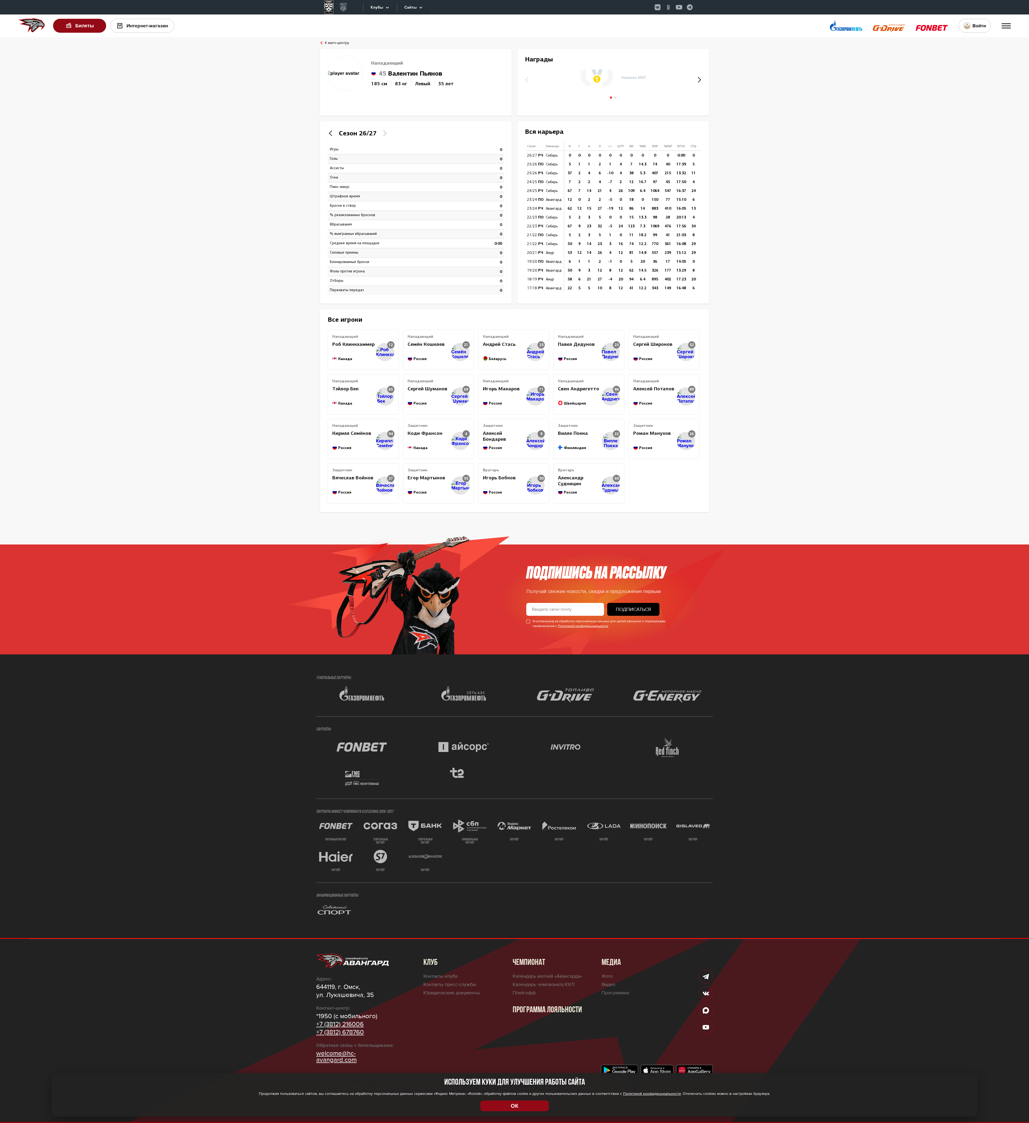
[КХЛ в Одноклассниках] (668, 7)
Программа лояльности (547, 1010)
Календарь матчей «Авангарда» (547, 976)
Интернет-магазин (147, 26)
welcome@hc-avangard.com (336, 1056)
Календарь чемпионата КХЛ (544, 984)
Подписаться (633, 609)
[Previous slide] (332, 133)
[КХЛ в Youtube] (679, 7)
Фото (607, 976)
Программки (615, 993)
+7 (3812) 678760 (340, 1032)
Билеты (84, 25)
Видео (608, 984)
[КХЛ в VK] (657, 7)
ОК (514, 1106)
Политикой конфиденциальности (583, 626)
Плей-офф (524, 993)
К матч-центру (337, 43)
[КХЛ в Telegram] (689, 7)
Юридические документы (451, 993)
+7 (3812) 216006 (340, 1024)
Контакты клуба (440, 976)
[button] (698, 80)
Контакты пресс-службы (449, 984)
